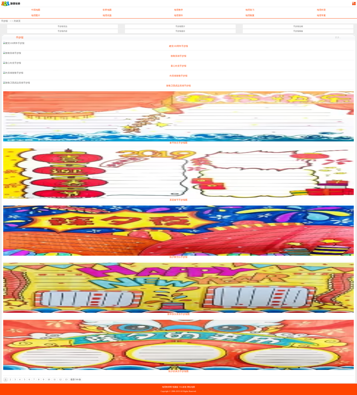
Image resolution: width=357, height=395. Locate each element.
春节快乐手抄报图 (178, 143)
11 (55, 379)
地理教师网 (167, 387)
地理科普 (321, 10)
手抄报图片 (180, 26)
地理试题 (107, 15)
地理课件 (178, 15)
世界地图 (107, 10)
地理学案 (321, 15)
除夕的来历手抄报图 (178, 371)
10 (49, 379)
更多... (338, 37)
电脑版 (175, 387)
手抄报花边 (62, 26)
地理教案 (249, 15)
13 (66, 379)
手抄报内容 (62, 31)
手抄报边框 (298, 26)
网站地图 (191, 387)
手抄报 (4, 21)
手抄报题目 (180, 31)
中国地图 (35, 10)
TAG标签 (183, 387)
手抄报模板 (298, 31)
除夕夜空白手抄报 (178, 257)
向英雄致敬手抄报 (178, 76)
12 (60, 379)
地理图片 (35, 15)
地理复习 (249, 10)
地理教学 (178, 10)
